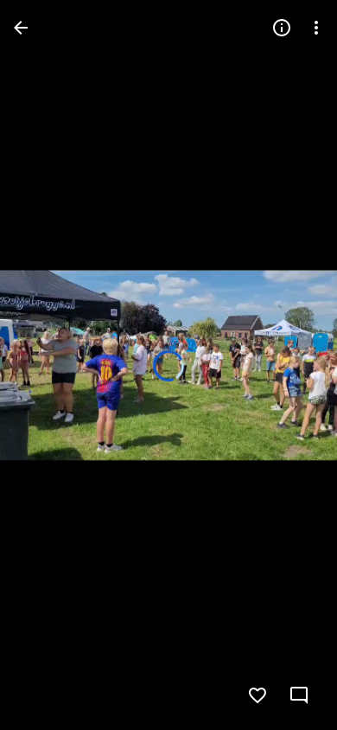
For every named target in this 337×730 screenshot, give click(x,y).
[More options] (316, 27)
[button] (48, 365)
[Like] (257, 695)
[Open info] (281, 27)
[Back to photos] (20, 27)
